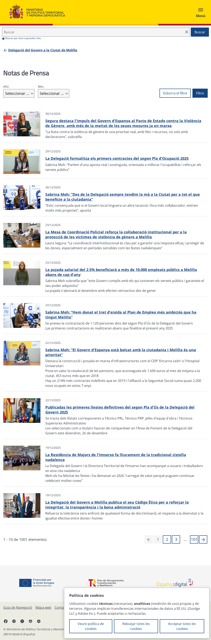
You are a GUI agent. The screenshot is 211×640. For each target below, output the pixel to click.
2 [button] (167, 539)
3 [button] (176, 539)
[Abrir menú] (201, 12)
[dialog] (136, 613)
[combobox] (19, 93)
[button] (203, 539)
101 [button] (194, 539)
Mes (41, 86)
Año (6, 86)
